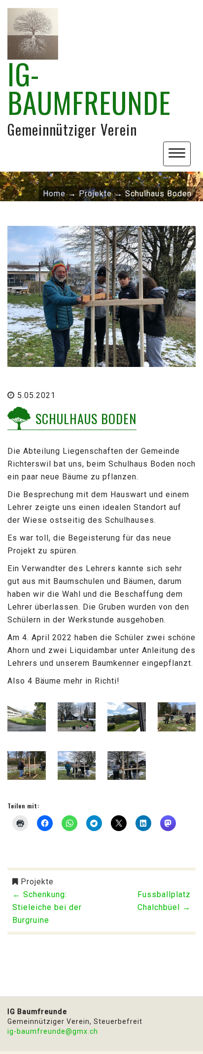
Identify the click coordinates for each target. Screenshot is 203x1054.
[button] (177, 154)
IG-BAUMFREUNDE (89, 87)
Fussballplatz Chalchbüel (164, 901)
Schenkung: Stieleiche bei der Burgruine (47, 907)
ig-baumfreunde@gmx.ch (52, 1031)
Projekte (37, 881)
